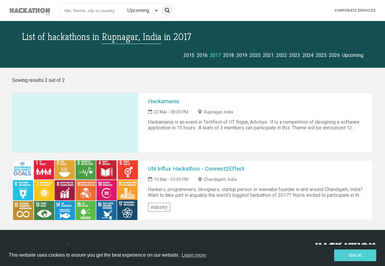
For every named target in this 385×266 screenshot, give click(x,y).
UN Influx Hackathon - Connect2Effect (196, 168)
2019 (241, 55)
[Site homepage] (30, 10)
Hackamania (163, 101)
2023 (294, 55)
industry (159, 207)
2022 (281, 55)
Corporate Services (354, 10)
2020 (255, 55)
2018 (228, 55)
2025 (321, 55)
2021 (268, 55)
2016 (202, 55)
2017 (215, 55)
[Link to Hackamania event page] (75, 123)
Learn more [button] (194, 255)
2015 (188, 55)
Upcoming (352, 55)
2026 (334, 55)
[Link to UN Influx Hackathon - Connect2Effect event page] (75, 190)
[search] (167, 11)
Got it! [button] (355, 255)
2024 (308, 55)
